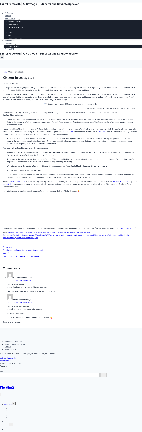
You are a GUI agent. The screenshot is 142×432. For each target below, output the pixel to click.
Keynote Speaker (13, 24)
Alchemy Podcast (11, 41)
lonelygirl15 (51, 232)
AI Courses (9, 13)
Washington (33, 238)
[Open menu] (2, 57)
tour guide (14, 238)
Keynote (8, 16)
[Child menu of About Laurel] (19, 19)
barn (21, 232)
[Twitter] (4, 388)
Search (3, 371)
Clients (10, 32)
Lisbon (84, 235)
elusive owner (65, 235)
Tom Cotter (102, 132)
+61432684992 (6, 361)
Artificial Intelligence (13, 46)
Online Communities (115, 235)
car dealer (7, 235)
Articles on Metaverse (14, 30)
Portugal (11, 232)
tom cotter (28, 232)
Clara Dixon (40, 235)
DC (46, 235)
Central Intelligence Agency (23, 235)
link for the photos (18, 182)
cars (17, 232)
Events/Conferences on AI (15, 27)
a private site (68, 132)
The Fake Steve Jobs (120, 182)
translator (23, 238)
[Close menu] (0, 394)
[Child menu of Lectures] (15, 44)
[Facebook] (1, 388)
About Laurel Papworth (14, 21)
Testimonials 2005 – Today (15, 38)
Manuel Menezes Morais (97, 235)
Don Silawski (53, 235)
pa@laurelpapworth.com (9, 358)
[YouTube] (10, 388)
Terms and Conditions (13, 342)
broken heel (74, 232)
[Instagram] (7, 388)
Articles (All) (9, 49)
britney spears (63, 232)
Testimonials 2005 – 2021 (15, 344)
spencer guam (85, 232)
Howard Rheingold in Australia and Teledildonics (21, 255)
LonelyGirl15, (8, 184)
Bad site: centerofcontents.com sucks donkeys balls (23, 249)
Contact (10, 35)
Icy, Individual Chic (128, 228)
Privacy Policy (10, 350)
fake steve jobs (40, 232)
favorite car (76, 235)
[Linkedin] (12, 388)
